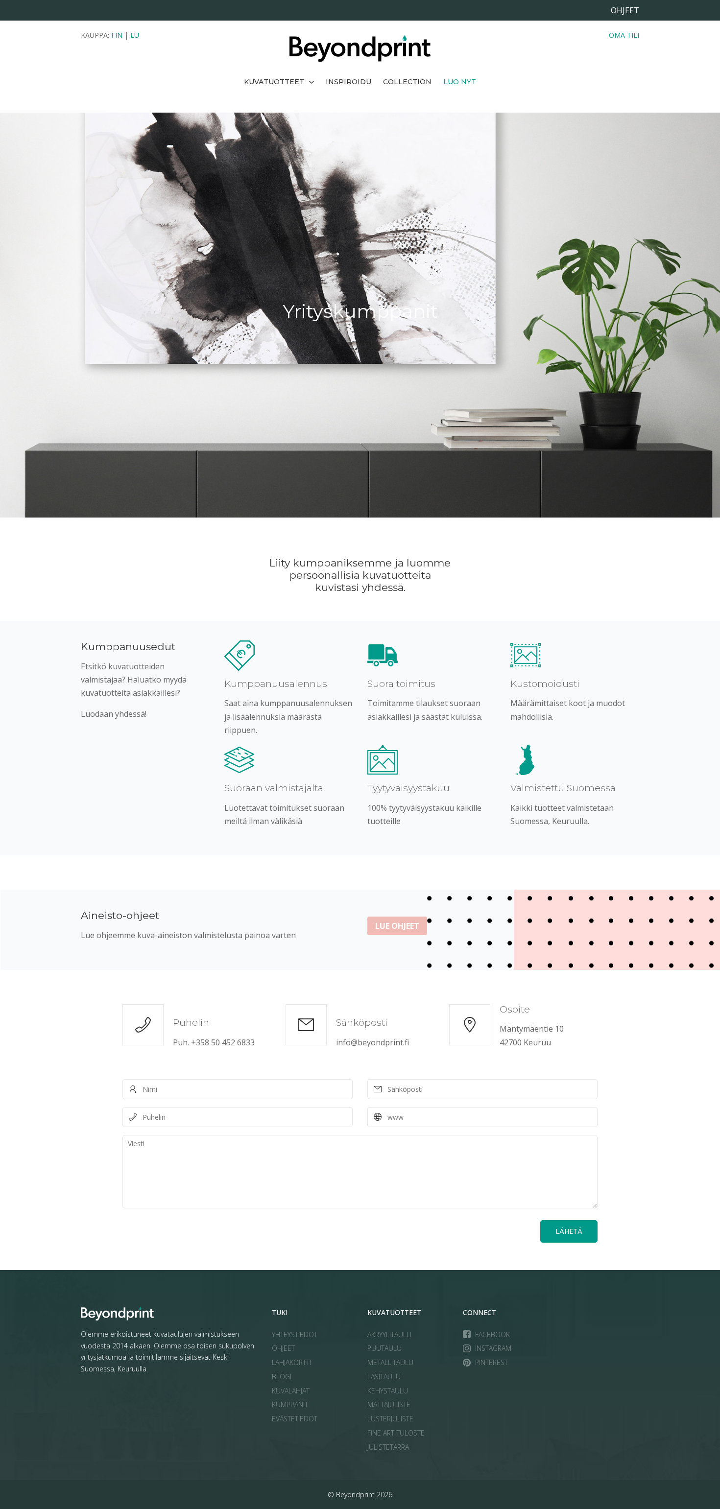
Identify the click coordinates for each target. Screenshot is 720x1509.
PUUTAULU (384, 1348)
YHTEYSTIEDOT (294, 1334)
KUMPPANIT (290, 1404)
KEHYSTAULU (387, 1390)
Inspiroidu (348, 81)
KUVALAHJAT (291, 1390)
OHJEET (283, 1348)
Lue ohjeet (397, 925)
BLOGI (281, 1376)
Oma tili (624, 35)
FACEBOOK (492, 1334)
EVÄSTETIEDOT (294, 1418)
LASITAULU (384, 1376)
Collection (407, 81)
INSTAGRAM (493, 1348)
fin (116, 35)
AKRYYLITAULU (389, 1334)
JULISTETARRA (388, 1447)
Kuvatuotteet (274, 81)
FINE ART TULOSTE (396, 1433)
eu (134, 35)
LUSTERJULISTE (390, 1418)
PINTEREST (491, 1362)
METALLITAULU (390, 1362)
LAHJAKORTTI (291, 1362)
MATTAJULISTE (388, 1404)
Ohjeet (625, 10)
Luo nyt (459, 81)
